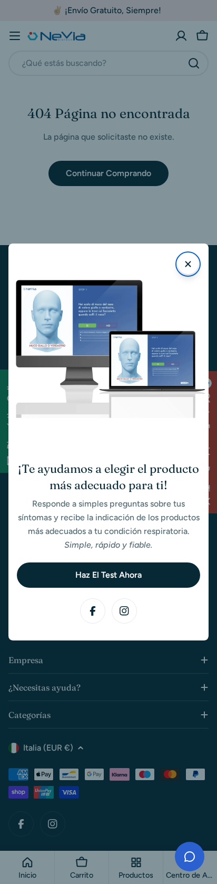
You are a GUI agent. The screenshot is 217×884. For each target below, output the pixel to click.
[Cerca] (188, 264)
